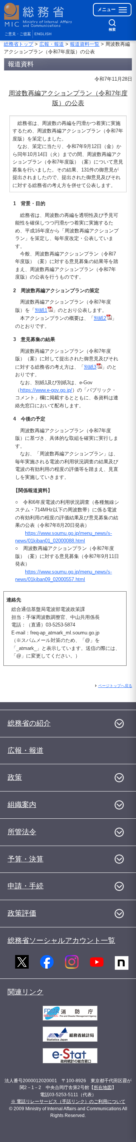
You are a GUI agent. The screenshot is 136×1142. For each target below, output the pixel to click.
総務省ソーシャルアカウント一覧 (61, 940)
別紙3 (90, 367)
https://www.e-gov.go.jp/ (46, 390)
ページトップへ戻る (115, 686)
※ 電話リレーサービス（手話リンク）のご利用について (68, 1101)
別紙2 (100, 318)
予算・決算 (25, 859)
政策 (15, 777)
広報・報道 (51, 44)
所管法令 (22, 832)
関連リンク (25, 992)
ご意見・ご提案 (18, 34)
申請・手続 (25, 886)
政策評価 (22, 913)
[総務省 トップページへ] (38, 15)
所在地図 (103, 1087)
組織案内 (22, 805)
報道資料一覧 (84, 44)
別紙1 (41, 310)
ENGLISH (42, 34)
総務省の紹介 (29, 723)
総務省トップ (18, 44)
